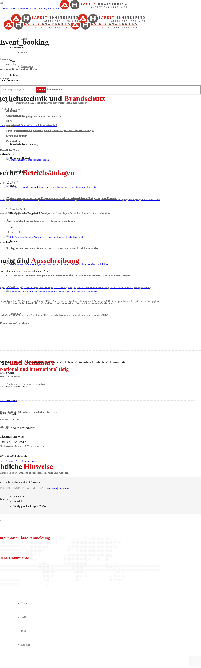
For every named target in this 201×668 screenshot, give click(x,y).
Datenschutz (64, 488)
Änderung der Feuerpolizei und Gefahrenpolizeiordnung (40, 220)
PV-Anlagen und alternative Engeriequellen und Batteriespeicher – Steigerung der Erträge (61, 198)
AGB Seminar (7, 461)
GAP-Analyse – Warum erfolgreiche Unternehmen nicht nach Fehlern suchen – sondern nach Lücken (68, 275)
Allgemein (11, 110)
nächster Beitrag (29, 69)
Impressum (51, 488)
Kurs (9, 120)
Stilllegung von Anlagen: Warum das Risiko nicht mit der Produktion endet (52, 248)
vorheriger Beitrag (10, 69)
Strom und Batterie (16, 136)
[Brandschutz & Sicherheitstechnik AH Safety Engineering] (63, 8)
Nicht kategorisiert (16, 131)
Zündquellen (13, 141)
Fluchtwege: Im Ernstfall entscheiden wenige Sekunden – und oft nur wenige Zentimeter (60, 302)
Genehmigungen (15, 115)
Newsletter (12, 125)
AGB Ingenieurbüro (26, 461)
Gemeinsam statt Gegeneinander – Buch (30, 171)
